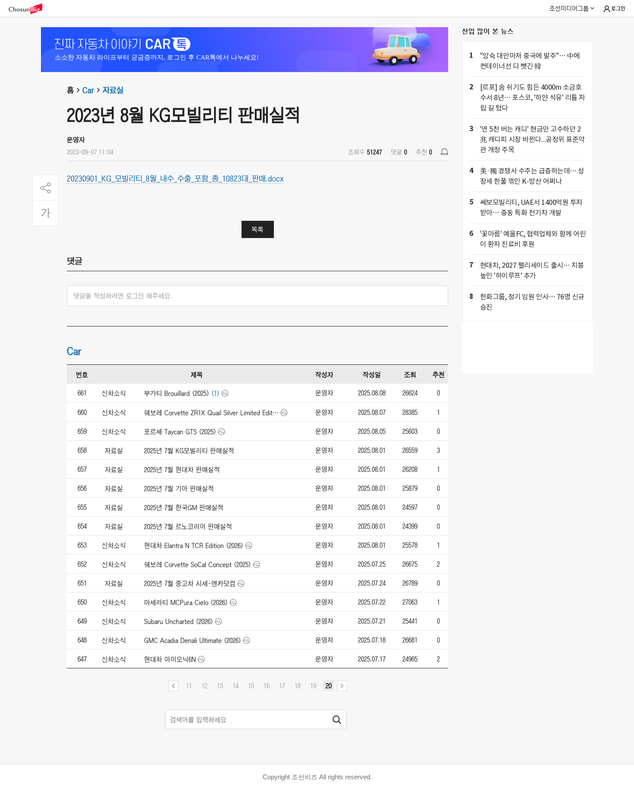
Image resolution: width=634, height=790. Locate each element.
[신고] (444, 151)
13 (220, 685)
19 (313, 685)
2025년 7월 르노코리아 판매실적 (188, 526)
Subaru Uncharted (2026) (178, 621)
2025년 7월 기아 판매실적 (179, 488)
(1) (215, 393)
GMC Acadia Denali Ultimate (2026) (192, 640)
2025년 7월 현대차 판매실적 (182, 469)
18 (298, 685)
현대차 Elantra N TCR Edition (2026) (193, 545)
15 (251, 685)
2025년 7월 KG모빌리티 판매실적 (189, 450)
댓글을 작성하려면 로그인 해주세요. (122, 296)
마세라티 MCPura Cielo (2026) (186, 602)
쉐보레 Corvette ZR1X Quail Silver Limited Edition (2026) (211, 412)
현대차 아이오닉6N (170, 659)
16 (267, 685)
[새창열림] (30, 8)
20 (329, 685)
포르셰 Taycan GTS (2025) (180, 431)
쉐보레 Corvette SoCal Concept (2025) (197, 564)
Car (88, 90)
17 (282, 685)
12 (204, 685)
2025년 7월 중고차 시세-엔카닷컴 (189, 583)
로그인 (618, 8)
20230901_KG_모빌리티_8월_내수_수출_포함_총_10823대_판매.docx (175, 178)
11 (189, 685)
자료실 (113, 90)
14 (235, 685)
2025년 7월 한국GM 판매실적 (183, 507)
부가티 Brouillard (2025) (176, 393)
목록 (257, 229)
